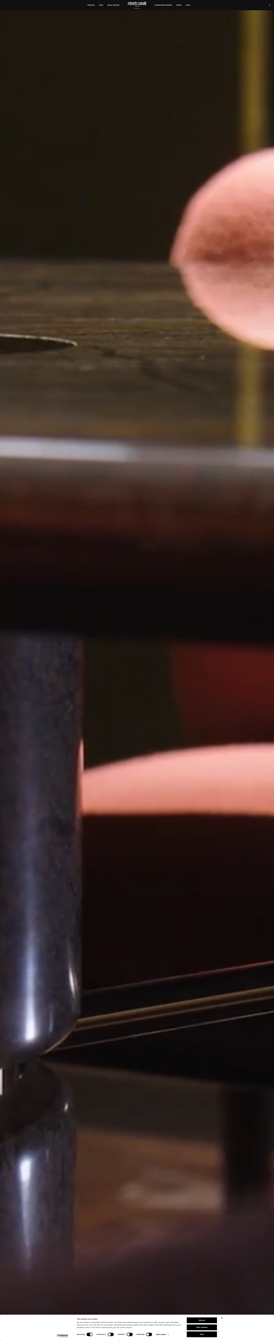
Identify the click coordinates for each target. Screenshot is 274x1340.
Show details (161, 1334)
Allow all (202, 1320)
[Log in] (270, 5)
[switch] (111, 1334)
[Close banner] (222, 1318)
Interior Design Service (163, 5)
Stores (178, 5)
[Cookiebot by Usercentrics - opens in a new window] (62, 1335)
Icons (101, 5)
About (188, 5)
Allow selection (202, 1327)
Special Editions (113, 5)
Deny (202, 1334)
